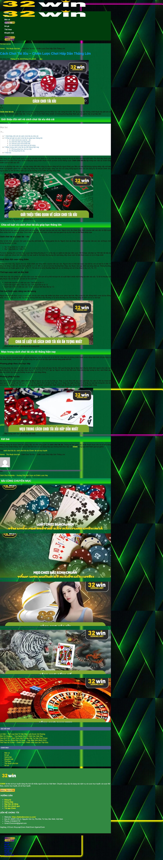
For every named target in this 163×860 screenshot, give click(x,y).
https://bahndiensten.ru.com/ (24, 817)
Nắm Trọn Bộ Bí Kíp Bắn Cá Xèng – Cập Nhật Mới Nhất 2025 (23, 740)
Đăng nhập (8, 802)
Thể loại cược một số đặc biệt (21, 143)
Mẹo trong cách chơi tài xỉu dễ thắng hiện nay (22, 147)
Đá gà (6, 26)
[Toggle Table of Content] (1, 132)
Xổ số (6, 16)
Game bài (8, 23)
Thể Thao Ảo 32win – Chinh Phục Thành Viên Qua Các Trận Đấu (24, 742)
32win (6, 13)
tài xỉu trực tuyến (41, 451)
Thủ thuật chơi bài (5, 44)
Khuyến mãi (9, 33)
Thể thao (8, 29)
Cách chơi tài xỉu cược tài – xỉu (21, 140)
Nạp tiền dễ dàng (11, 804)
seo (40, 59)
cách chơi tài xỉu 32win (25, 451)
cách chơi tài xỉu (10, 451)
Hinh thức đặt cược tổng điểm (21, 142)
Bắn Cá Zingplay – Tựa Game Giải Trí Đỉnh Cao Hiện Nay (21, 736)
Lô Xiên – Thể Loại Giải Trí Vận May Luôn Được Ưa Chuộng (22, 734)
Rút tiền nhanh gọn (12, 806)
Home (2, 49)
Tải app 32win (10, 808)
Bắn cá (7, 19)
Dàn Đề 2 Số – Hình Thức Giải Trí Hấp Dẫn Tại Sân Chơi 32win (23, 738)
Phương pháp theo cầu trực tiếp (22, 149)
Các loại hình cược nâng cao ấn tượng (23, 145)
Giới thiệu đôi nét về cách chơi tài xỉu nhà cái (22, 136)
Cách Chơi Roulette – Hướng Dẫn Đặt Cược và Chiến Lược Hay (24, 475)
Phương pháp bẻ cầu (18, 151)
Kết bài (8, 153)
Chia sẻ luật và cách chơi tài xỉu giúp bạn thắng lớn (24, 138)
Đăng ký (7, 800)
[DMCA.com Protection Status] (7, 791)
